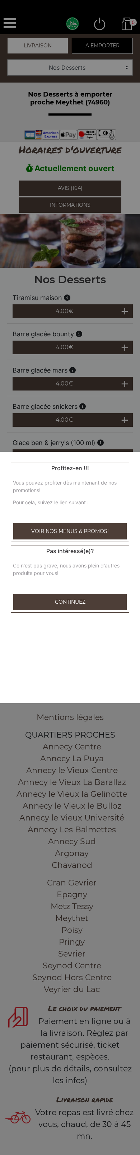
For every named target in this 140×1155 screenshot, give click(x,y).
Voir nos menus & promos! (70, 531)
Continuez (70, 602)
